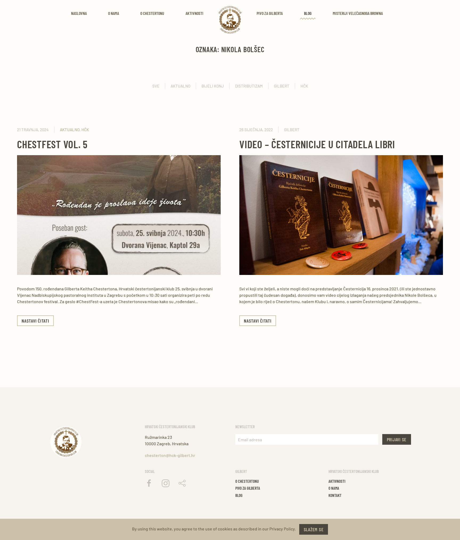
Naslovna (79, 13)
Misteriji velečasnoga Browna (358, 13)
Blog (307, 13)
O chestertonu (247, 481)
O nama (113, 13)
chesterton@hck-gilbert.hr (170, 455)
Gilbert (281, 86)
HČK (304, 86)
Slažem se (314, 529)
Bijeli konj (213, 86)
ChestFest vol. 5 (52, 144)
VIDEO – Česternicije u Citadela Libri (317, 144)
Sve (155, 86)
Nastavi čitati (35, 321)
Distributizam (249, 86)
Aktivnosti (194, 13)
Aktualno (180, 86)
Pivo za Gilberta (270, 13)
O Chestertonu (152, 13)
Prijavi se (397, 439)
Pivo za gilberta (247, 488)
